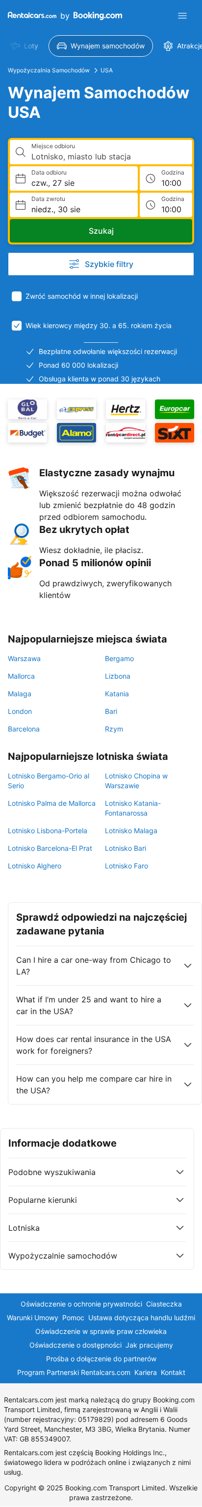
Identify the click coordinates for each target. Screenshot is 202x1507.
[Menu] (182, 15)
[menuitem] (24, 46)
